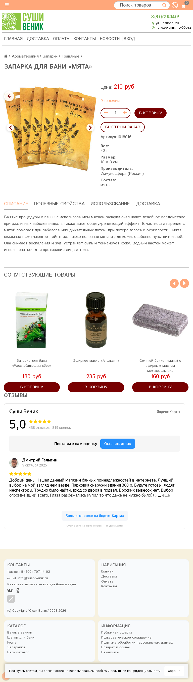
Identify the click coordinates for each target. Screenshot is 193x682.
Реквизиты (110, 652)
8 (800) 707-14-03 (165, 16)
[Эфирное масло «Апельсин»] (96, 320)
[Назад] (9, 96)
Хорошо (174, 671)
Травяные (70, 56)
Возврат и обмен (115, 647)
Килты (12, 642)
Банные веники (19, 632)
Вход (129, 39)
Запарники (16, 647)
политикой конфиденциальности (136, 671)
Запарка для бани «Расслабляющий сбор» (32, 363)
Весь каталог (18, 652)
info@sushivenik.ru (33, 578)
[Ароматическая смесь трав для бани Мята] (50, 129)
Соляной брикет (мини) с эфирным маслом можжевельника (160, 365)
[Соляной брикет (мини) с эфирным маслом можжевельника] (160, 320)
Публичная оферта (116, 632)
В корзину (150, 113)
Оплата (61, 39)
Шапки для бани (20, 637)
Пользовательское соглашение (126, 637)
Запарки (50, 56)
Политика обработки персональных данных (137, 642)
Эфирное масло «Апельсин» (96, 360)
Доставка (38, 39)
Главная (13, 39)
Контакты (84, 39)
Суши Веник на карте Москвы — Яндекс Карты (95, 525)
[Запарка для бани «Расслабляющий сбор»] (32, 320)
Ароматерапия (25, 56)
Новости (110, 39)
